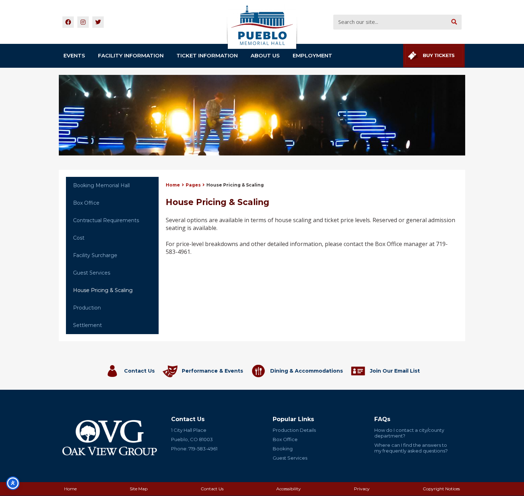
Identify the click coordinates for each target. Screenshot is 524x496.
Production (87, 308)
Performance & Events (212, 371)
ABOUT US (265, 55)
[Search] (454, 22)
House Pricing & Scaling (103, 290)
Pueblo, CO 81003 (192, 439)
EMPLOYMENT (312, 55)
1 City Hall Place (188, 430)
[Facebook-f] (68, 22)
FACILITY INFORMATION (131, 55)
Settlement (87, 325)
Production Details (294, 430)
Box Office (86, 203)
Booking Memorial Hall (101, 185)
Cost (78, 238)
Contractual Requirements (106, 220)
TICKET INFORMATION (207, 55)
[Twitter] (98, 22)
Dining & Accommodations (306, 371)
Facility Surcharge (95, 255)
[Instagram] (83, 22)
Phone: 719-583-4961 (194, 448)
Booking (283, 448)
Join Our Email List (395, 371)
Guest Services (91, 273)
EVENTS (74, 55)
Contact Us (139, 371)
